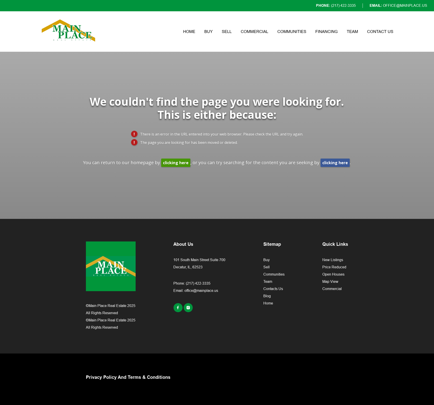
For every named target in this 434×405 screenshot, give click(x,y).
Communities (291, 31)
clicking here (176, 162)
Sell (227, 31)
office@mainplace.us (201, 290)
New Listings (332, 260)
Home (189, 31)
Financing (326, 31)
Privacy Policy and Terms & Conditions (128, 377)
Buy (208, 31)
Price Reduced (334, 267)
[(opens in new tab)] (178, 311)
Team (352, 31)
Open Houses (333, 274)
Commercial (254, 31)
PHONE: (336, 5)
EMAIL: (398, 5)
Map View (330, 281)
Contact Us (380, 31)
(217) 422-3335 (198, 283)
